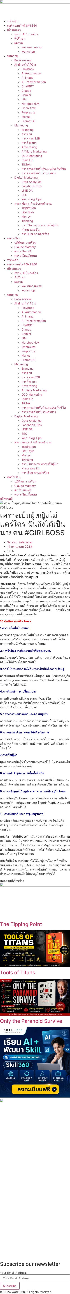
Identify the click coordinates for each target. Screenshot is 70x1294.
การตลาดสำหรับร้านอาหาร (39, 173)
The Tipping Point (21, 924)
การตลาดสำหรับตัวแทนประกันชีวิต (44, 169)
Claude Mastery (25, 247)
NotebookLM (30, 103)
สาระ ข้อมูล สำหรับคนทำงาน (33, 203)
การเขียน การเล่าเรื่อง (35, 234)
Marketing (21, 125)
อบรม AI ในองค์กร (26, 34)
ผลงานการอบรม (32, 47)
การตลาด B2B (31, 138)
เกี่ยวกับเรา (14, 30)
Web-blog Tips (31, 199)
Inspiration (29, 208)
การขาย (27, 134)
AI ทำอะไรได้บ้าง (25, 64)
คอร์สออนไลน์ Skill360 (22, 25)
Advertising (29, 147)
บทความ (12, 56)
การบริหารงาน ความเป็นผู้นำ (40, 225)
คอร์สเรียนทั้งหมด (25, 255)
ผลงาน (18, 43)
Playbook (28, 69)
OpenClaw (29, 108)
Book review (22, 60)
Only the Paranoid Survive (31, 1021)
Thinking (27, 221)
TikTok (26, 164)
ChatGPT (28, 86)
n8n (24, 99)
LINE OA (27, 190)
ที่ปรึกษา (19, 38)
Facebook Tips (32, 186)
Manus (26, 116)
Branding (28, 130)
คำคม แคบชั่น (30, 229)
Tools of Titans (17, 972)
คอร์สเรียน (13, 238)
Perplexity (28, 112)
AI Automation (31, 73)
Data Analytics (31, 182)
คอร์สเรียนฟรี (22, 251)
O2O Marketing (32, 156)
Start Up (27, 160)
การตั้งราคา (29, 143)
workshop (28, 51)
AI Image (27, 77)
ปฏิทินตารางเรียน (25, 242)
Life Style (28, 212)
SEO (24, 195)
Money (26, 216)
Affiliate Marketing (34, 151)
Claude (26, 90)
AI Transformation (34, 82)
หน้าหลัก (12, 21)
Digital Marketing (26, 177)
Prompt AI (28, 121)
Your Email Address (13, 1272)
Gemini (26, 95)
